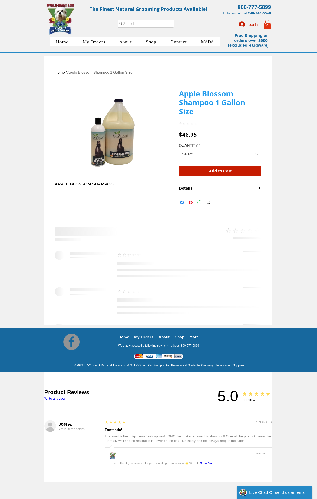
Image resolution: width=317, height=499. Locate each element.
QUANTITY (189, 146)
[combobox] (220, 154)
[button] (267, 24)
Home (60, 72)
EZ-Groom (140, 239)
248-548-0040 (259, 13)
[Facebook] (71, 216)
